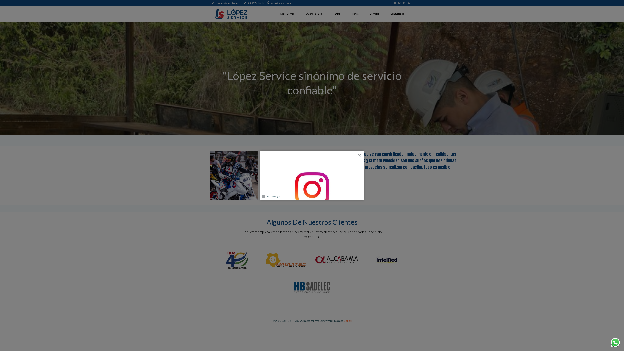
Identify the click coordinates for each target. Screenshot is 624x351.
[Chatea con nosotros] (615, 342)
